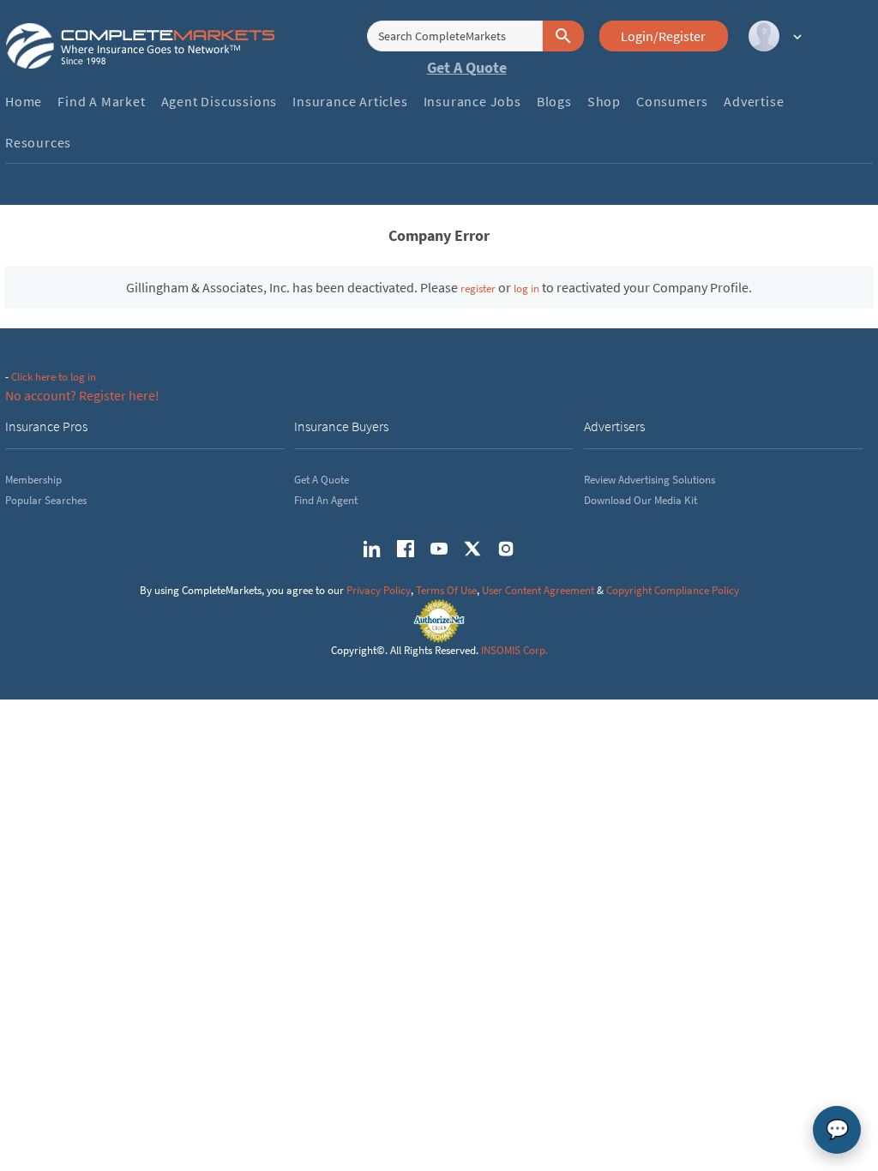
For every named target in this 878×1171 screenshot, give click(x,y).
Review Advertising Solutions (649, 479)
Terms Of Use (446, 590)
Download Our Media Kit (640, 500)
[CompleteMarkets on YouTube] (439, 548)
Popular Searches (46, 500)
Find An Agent (326, 500)
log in (526, 288)
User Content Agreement (538, 590)
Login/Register (663, 36)
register (478, 288)
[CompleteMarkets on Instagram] (505, 548)
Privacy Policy (378, 590)
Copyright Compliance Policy (672, 590)
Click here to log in (53, 376)
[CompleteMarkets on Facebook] (405, 548)
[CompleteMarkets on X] (472, 548)
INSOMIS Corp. (514, 650)
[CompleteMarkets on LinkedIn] (372, 548)
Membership (33, 479)
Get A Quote (467, 67)
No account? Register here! (82, 395)
